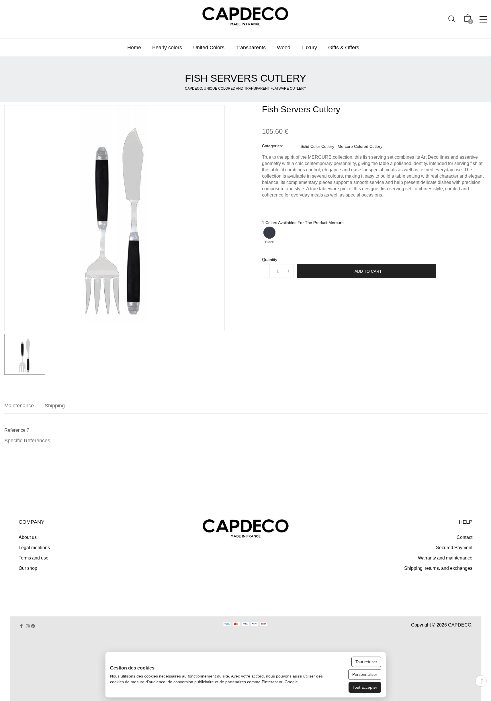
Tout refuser (366, 661)
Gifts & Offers (343, 47)
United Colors (208, 47)
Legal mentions (34, 547)
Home (134, 47)
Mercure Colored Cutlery (360, 146)
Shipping (55, 406)
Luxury (309, 47)
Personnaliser (364, 674)
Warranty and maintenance (445, 557)
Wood (283, 47)
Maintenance (19, 406)
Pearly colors (167, 47)
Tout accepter (365, 687)
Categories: (272, 146)
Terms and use (33, 557)
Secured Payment (454, 547)
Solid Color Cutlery (317, 146)
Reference (15, 430)
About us (28, 537)
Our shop (28, 568)
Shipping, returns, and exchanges (438, 568)
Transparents (251, 47)
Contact (464, 537)
